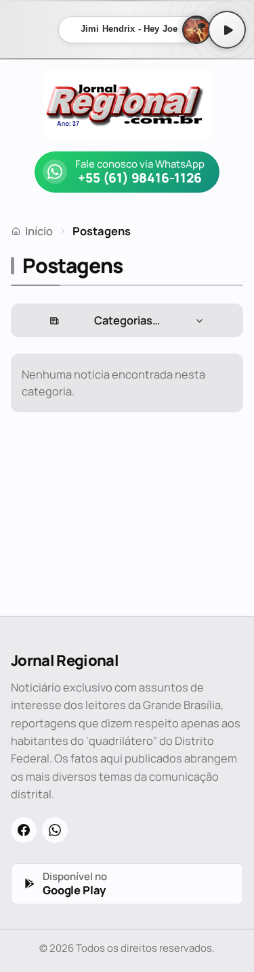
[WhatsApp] (55, 830)
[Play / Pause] (227, 30)
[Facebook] (24, 830)
